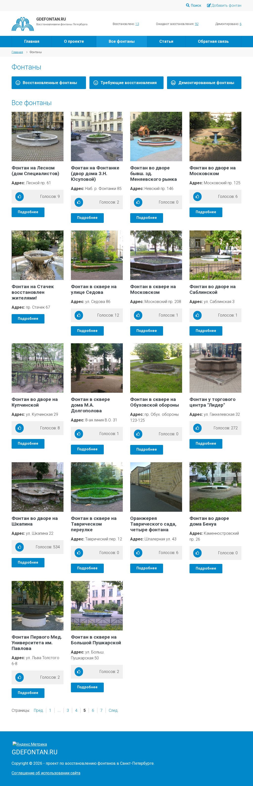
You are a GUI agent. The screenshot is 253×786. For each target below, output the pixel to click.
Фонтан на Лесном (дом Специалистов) (35, 170)
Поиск (196, 5)
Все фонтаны (122, 41)
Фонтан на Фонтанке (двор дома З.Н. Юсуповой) (95, 173)
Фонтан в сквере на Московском (153, 289)
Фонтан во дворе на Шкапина (35, 521)
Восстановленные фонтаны (50, 82)
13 (137, 24)
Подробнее (28, 212)
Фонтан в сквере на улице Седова (94, 289)
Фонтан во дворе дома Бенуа (209, 521)
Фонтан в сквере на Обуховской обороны (154, 402)
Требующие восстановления (129, 82)
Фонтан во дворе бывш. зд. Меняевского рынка (153, 173)
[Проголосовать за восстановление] (19, 196)
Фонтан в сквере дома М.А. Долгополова (90, 405)
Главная (31, 41)
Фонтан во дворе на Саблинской (213, 289)
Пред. (39, 710)
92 (196, 24)
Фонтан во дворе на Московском (213, 170)
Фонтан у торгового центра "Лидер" (212, 402)
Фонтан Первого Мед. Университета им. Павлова (37, 642)
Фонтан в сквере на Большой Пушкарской (96, 640)
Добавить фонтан (226, 5)
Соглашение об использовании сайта (46, 773)
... (59, 710)
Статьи (166, 41)
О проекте (74, 41)
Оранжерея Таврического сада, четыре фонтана (153, 523)
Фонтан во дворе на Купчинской (35, 402)
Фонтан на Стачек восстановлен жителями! (33, 292)
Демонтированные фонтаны (206, 82)
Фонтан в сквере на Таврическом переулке (94, 523)
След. (114, 710)
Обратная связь (213, 41)
